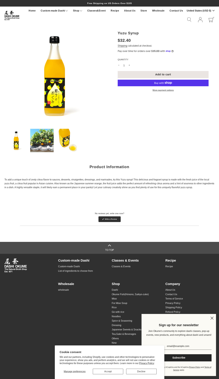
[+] (129, 65)
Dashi (115, 290)
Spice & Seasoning (122, 320)
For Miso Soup (119, 303)
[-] (119, 65)
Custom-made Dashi (69, 266)
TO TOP (109, 250)
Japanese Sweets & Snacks (126, 329)
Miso (114, 298)
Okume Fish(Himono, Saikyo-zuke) (130, 294)
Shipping (122, 45)
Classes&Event (96, 10)
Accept (108, 371)
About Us (129, 10)
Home (32, 10)
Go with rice (118, 312)
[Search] (190, 20)
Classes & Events (121, 266)
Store (143, 10)
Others (115, 338)
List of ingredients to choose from (75, 271)
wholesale (63, 290)
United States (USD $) (199, 10)
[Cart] (211, 19)
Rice (114, 307)
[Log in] (201, 19)
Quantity (123, 59)
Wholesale (158, 10)
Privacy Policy (146, 363)
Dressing (116, 325)
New (114, 343)
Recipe (115, 10)
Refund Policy (172, 312)
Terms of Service (174, 298)
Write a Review (112, 220)
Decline (141, 371)
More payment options (163, 90)
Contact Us (176, 10)
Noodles (116, 316)
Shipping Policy (173, 307)
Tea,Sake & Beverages (124, 334)
